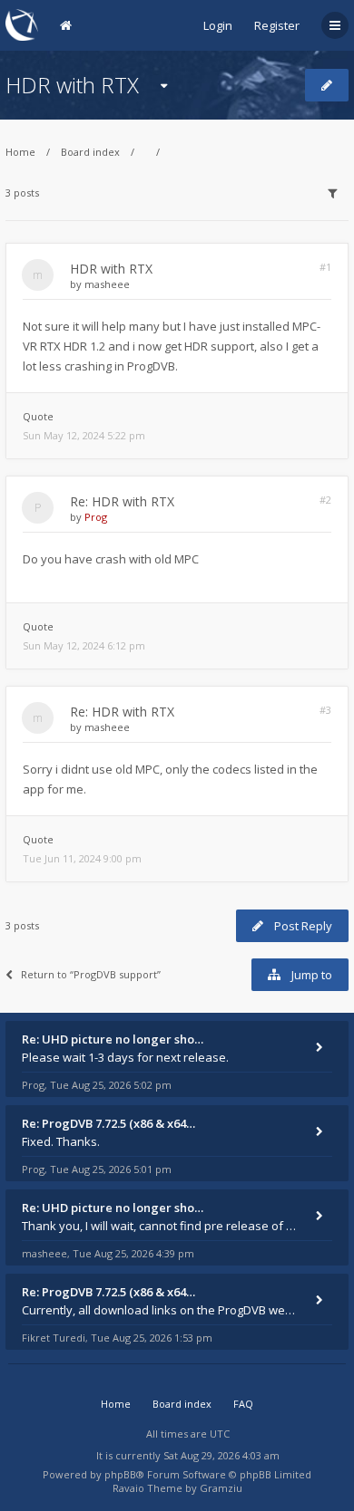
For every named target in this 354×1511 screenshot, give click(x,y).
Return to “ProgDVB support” (91, 974)
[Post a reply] (327, 85)
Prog (95, 517)
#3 (325, 710)
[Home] (21, 25)
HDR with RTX (72, 85)
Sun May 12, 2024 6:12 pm (84, 645)
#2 (325, 499)
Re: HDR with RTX (122, 501)
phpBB (120, 1474)
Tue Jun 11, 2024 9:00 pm (82, 858)
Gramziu (221, 1488)
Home (20, 152)
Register (277, 25)
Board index (90, 152)
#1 (325, 267)
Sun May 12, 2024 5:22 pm (84, 435)
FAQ (243, 1403)
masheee (107, 284)
